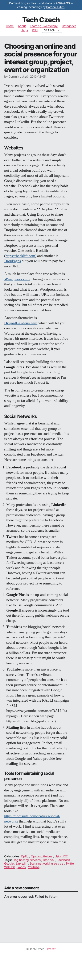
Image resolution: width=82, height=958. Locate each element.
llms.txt (51, 949)
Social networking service (46, 863)
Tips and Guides (41, 856)
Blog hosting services (26, 860)
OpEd (25, 856)
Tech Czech (41, 19)
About (22, 26)
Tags (24, 30)
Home (10, 26)
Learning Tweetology (44, 26)
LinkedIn (21, 863)
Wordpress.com (17, 279)
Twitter (70, 863)
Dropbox (48, 860)
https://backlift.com (20, 256)
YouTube (33, 867)
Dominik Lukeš (55, 7)
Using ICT (61, 856)
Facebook (63, 860)
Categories (69, 26)
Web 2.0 (9, 867)
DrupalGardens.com (20, 323)
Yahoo (21, 867)
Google (8, 863)
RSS (34, 30)
